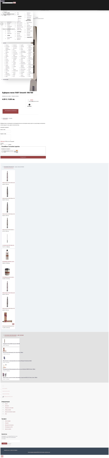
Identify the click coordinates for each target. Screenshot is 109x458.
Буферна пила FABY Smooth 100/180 (37, 18)
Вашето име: (2, 129)
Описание (5, 118)
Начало (36, 17)
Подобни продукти (9, 166)
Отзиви (10, 118)
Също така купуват (19, 166)
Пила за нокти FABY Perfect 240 (8, 182)
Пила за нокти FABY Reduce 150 (8, 198)
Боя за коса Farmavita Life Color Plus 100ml (8, 325)
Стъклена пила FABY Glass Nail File (8, 245)
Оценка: (2, 143)
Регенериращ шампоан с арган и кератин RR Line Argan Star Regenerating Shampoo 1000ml (8, 261)
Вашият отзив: (3, 133)
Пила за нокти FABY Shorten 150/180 (8, 229)
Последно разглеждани (10, 335)
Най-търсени (20, 335)
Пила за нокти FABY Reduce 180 (8, 213)
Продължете (23, 157)
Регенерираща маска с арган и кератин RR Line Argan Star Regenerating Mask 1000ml (8, 277)
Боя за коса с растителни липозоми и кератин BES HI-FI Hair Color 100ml (20, 377)
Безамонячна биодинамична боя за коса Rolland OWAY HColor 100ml (19, 369)
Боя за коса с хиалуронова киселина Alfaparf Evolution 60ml (17, 360)
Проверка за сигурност (5, 148)
